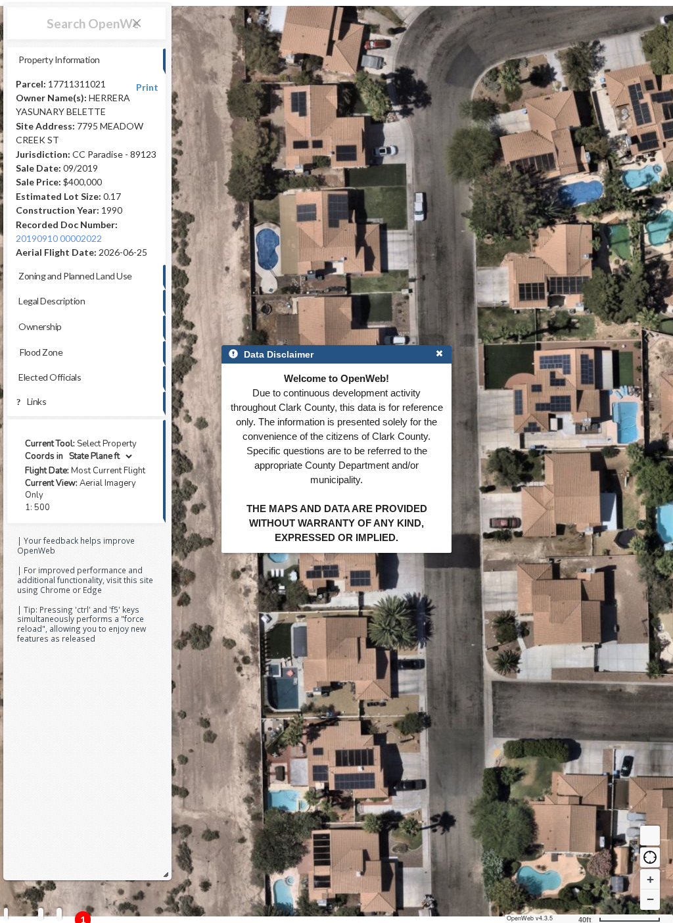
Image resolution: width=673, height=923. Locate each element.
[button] (650, 857)
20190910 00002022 (59, 238)
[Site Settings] (59, 914)
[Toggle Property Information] (6, 914)
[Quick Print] (40, 914)
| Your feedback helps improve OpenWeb (76, 545)
